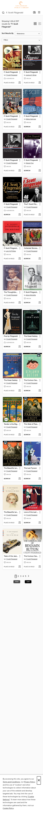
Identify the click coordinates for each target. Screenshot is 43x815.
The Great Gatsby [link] (31, 336)
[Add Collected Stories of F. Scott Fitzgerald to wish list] (39, 258)
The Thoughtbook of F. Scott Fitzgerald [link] (11, 292)
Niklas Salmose (31, 119)
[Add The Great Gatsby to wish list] (39, 346)
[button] (35, 24)
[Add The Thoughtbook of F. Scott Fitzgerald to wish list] (19, 302)
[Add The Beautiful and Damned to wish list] (19, 478)
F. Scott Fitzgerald (11, 75)
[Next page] (28, 576)
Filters (6, 40)
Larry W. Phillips (11, 251)
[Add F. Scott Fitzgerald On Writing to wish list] (19, 258)
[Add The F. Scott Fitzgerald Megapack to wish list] (39, 214)
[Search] (3, 12)
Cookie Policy (8, 808)
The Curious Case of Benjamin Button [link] (31, 380)
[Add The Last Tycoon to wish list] (39, 478)
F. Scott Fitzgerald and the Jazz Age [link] (31, 292)
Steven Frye (29, 163)
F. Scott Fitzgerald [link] (11, 72)
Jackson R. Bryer (31, 75)
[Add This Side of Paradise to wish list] (39, 434)
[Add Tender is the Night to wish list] (19, 434)
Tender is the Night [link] (11, 424)
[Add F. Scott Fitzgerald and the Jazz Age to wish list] (39, 302)
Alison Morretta (31, 295)
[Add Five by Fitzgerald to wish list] (19, 346)
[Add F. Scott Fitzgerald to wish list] (19, 82)
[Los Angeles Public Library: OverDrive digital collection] (21, 5)
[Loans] (34, 13)
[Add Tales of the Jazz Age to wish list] (19, 566)
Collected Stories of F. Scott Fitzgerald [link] (31, 248)
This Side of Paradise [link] (31, 424)
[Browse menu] (39, 12)
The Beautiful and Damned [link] (11, 468)
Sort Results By (8, 33)
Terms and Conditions (11, 782)
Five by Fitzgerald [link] (11, 336)
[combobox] (16, 12)
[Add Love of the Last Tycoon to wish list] (39, 522)
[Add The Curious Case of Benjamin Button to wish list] (39, 390)
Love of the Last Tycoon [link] (31, 512)
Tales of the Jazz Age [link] (11, 556)
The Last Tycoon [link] (30, 468)
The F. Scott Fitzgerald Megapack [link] (31, 204)
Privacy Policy (29, 782)
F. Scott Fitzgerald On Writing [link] (11, 248)
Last (28, 582)
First (16, 582)
